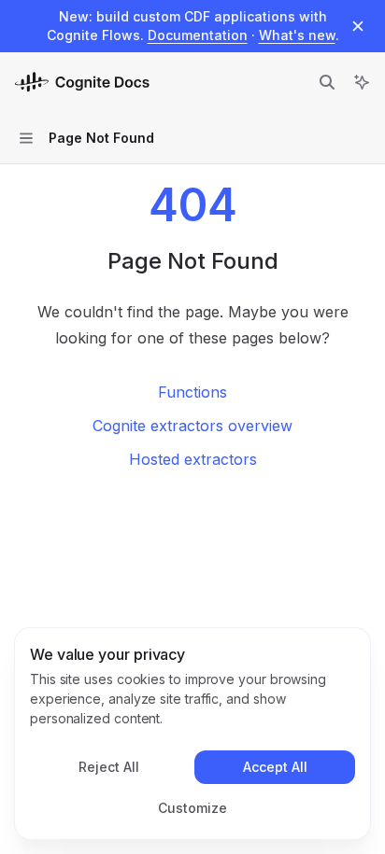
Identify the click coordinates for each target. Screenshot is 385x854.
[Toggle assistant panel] (361, 82)
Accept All (275, 767)
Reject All (108, 767)
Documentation (198, 35)
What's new (297, 35)
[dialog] (192, 733)
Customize (192, 808)
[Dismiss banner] (358, 26)
